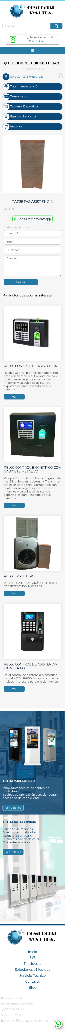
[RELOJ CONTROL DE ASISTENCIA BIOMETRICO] (32, 631)
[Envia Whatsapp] (58, 1024)
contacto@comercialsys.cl (17, 1003)
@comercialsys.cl (14, 1020)
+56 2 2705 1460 (13, 1009)
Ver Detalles (13, 807)
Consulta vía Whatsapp (34, 219)
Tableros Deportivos (24, 106)
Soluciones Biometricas (26, 76)
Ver (14, 396)
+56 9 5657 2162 (13, 1015)
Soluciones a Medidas (32, 969)
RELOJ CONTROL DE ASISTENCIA (30, 366)
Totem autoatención (24, 86)
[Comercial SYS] (32, 936)
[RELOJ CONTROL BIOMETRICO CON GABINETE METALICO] (32, 434)
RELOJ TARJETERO (19, 576)
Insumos (15, 126)
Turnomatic (18, 96)
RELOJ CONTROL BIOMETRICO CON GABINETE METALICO (32, 469)
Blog (32, 987)
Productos (32, 964)
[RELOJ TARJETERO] (32, 543)
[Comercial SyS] (32, 10)
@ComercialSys (38, 1020)
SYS (32, 958)
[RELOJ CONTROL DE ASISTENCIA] (32, 332)
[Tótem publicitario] (32, 745)
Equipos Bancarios (23, 116)
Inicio (32, 952)
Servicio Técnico (32, 976)
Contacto (32, 981)
